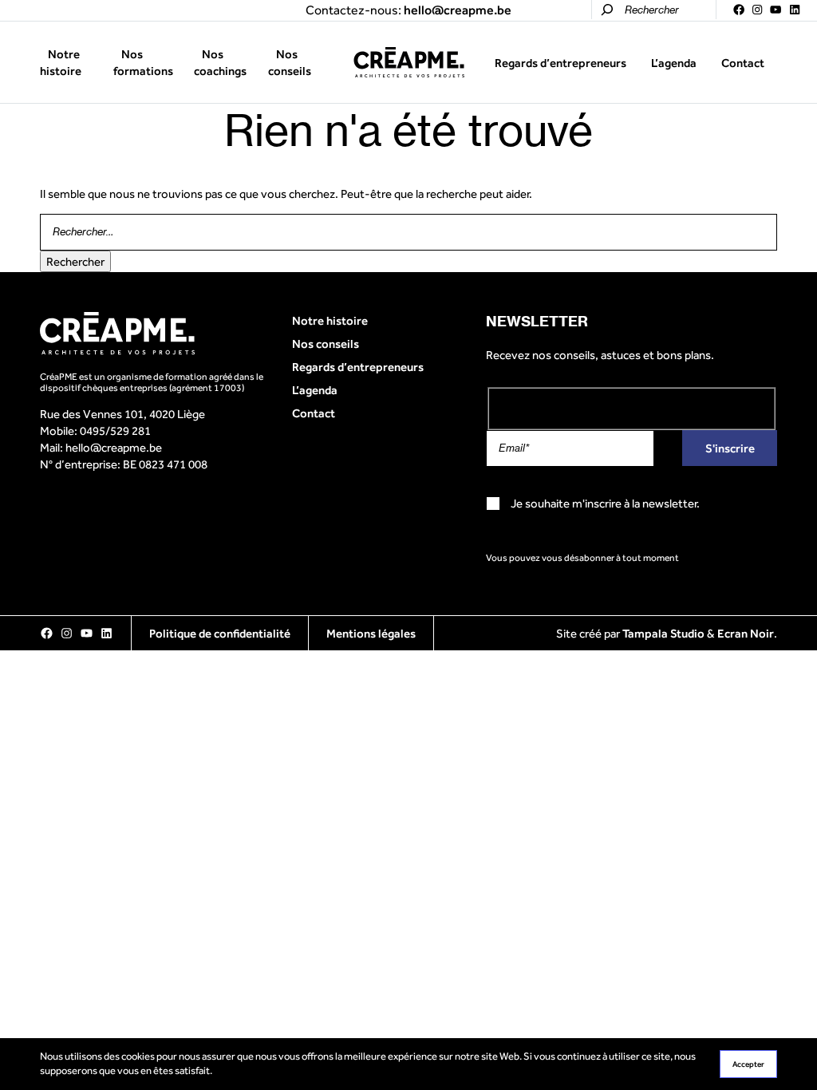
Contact (742, 62)
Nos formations (143, 62)
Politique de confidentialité (219, 633)
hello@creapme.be (113, 447)
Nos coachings (220, 62)
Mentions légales (371, 633)
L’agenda (674, 62)
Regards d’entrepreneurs (560, 62)
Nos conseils (289, 62)
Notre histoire (60, 62)
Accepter (748, 1064)
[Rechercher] (607, 9)
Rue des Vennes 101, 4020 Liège (122, 414)
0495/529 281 (115, 430)
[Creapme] (408, 62)
